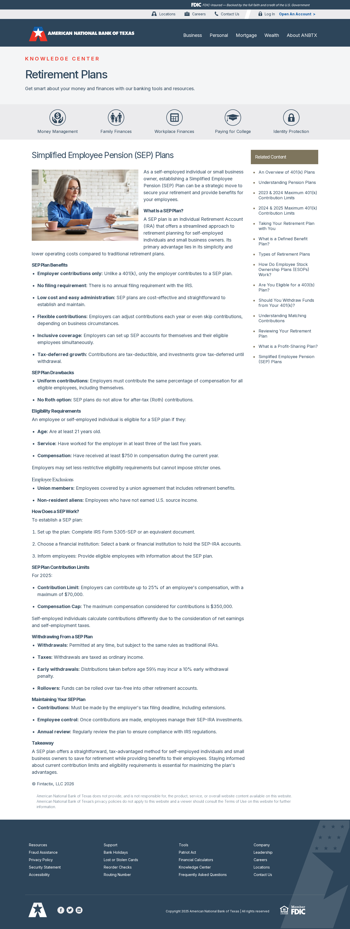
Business (192, 35)
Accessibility (39, 874)
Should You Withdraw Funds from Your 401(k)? (286, 303)
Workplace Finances (174, 131)
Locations (167, 14)
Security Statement (45, 867)
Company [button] (262, 845)
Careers (199, 14)
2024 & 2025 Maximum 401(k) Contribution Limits (288, 210)
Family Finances (116, 131)
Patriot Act (187, 852)
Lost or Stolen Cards (121, 860)
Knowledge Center (195, 867)
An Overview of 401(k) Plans (287, 172)
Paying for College (233, 131)
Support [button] (110, 845)
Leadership (263, 852)
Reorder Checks (118, 867)
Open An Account (295, 14)
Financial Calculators (196, 860)
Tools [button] (183, 845)
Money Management (57, 131)
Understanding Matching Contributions (282, 318)
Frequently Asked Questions (203, 874)
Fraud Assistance (43, 852)
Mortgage (246, 35)
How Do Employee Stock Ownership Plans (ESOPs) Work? (284, 269)
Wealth (271, 35)
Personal (219, 35)
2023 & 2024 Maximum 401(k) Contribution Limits (288, 195)
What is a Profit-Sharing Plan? (288, 346)
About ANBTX (302, 35)
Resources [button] (38, 845)
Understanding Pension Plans (287, 182)
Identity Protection (291, 131)
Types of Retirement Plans (284, 254)
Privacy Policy (41, 860)
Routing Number (117, 874)
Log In (270, 14)
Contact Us (230, 14)
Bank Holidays (116, 852)
